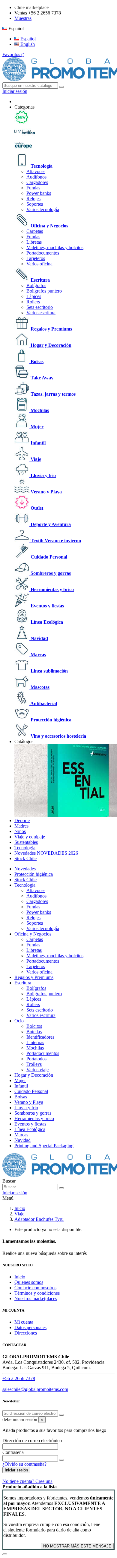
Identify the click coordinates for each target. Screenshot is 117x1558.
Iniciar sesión (16, 1470)
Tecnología (40, 166)
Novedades (25, 868)
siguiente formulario (27, 1529)
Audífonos (36, 176)
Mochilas (39, 410)
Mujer (36, 426)
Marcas (37, 654)
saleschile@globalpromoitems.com (35, 1389)
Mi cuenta (23, 1322)
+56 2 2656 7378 (18, 1378)
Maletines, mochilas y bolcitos (54, 247)
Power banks (38, 193)
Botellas (34, 1031)
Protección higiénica (50, 719)
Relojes (33, 198)
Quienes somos (28, 1282)
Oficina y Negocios (48, 225)
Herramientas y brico (51, 589)
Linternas (35, 1042)
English (27, 44)
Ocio (19, 1020)
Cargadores (37, 182)
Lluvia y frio (42, 475)
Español (27, 38)
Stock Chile (25, 879)
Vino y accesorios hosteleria (57, 736)
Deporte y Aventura (50, 524)
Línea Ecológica (46, 622)
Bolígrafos (36, 285)
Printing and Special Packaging (44, 1145)
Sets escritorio (39, 307)
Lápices (33, 296)
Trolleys (34, 1064)
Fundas (33, 187)
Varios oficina (39, 263)
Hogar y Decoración (50, 345)
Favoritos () (13, 54)
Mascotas (39, 687)
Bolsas (36, 361)
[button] (24, 106)
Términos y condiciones (37, 1293)
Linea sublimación (48, 670)
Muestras (23, 18)
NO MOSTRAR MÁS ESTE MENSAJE (77, 1546)
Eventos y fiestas (46, 605)
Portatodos (36, 1058)
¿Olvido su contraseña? (24, 1464)
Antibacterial (43, 703)
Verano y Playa (45, 491)
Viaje (35, 459)
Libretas (34, 242)
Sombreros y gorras (50, 573)
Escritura (39, 280)
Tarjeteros (35, 258)
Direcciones (25, 1332)
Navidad (38, 638)
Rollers (33, 301)
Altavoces (35, 171)
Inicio (19, 1276)
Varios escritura (41, 312)
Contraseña (13, 1452)
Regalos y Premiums (50, 328)
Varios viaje (37, 1069)
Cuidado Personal (48, 556)
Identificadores (40, 1037)
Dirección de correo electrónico (32, 1440)
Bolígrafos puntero (44, 290)
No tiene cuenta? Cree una (27, 1481)
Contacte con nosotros (35, 1287)
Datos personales (30, 1327)
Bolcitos (34, 1026)
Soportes (34, 204)
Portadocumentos (42, 252)
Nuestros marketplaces (35, 1298)
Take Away (41, 377)
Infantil (37, 442)
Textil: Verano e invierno (55, 540)
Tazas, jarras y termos (52, 394)
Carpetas (34, 231)
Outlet (36, 508)
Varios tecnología (42, 209)
